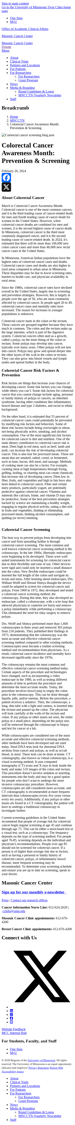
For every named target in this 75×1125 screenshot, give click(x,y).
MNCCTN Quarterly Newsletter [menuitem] (39, 95)
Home (14, 116)
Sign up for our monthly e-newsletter (34, 892)
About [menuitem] (14, 57)
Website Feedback (14, 1029)
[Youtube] (11, 1022)
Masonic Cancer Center (17, 36)
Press (5, 900)
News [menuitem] (14, 84)
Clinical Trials (19, 1082)
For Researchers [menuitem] (20, 72)
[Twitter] (41, 1007)
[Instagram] (11, 1014)
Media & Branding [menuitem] (22, 87)
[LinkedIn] (11, 1011)
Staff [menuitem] (13, 99)
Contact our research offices (29, 900)
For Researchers (20, 1093)
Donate (6, 47)
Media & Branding (22, 1108)
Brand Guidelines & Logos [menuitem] (36, 91)
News (14, 1104)
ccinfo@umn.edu (13, 911)
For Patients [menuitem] (18, 69)
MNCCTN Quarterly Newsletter (39, 1116)
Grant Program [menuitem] (28, 80)
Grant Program (28, 1101)
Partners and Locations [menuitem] (25, 65)
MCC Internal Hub (14, 1033)
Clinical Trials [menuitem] (19, 61)
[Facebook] (37, 177)
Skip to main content (15, 3)
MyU (13, 22)
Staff (13, 1119)
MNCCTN (17, 120)
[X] (37, 187)
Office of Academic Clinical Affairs (25, 29)
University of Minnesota (41, 1060)
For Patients (18, 1089)
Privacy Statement (39, 1067)
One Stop (16, 18)
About (14, 1078)
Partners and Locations (25, 1086)
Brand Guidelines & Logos (36, 1112)
